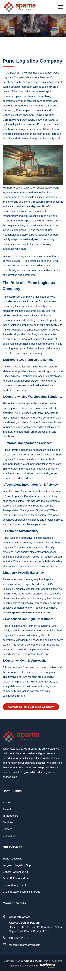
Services (8, 822)
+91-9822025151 (18, 938)
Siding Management (14, 885)
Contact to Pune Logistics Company (31, 706)
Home (6, 802)
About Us (8, 809)
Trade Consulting (12, 858)
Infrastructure (10, 815)
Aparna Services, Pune (37, 960)
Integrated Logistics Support (19, 865)
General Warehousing (15, 871)
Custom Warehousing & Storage (21, 891)
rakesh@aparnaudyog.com (24, 944)
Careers (7, 828)
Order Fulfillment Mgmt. (16, 878)
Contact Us (9, 835)
